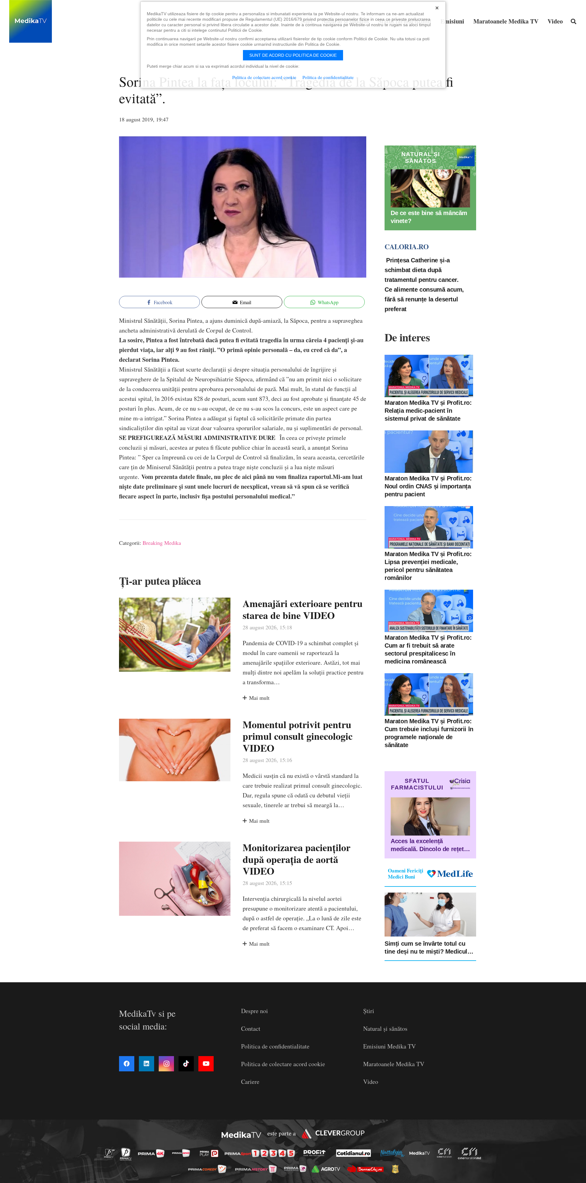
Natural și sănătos (385, 1028)
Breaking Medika (162, 542)
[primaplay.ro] (210, 1153)
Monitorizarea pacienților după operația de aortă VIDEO (296, 859)
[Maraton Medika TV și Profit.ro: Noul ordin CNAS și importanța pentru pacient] (429, 451)
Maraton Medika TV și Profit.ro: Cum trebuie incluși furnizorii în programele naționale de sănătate (429, 733)
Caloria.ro (407, 246)
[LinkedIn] (146, 1063)
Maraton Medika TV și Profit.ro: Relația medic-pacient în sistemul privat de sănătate (428, 410)
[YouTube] (206, 1063)
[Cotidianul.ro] (355, 1153)
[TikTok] (186, 1063)
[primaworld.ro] (297, 1168)
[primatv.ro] (111, 1153)
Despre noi (254, 1011)
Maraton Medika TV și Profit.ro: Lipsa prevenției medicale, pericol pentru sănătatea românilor (428, 566)
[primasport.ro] (261, 1153)
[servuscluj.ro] (367, 1168)
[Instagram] (166, 1063)
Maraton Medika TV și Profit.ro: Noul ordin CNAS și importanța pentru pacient (428, 486)
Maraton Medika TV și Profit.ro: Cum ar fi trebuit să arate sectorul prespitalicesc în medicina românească (428, 649)
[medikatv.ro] (421, 1153)
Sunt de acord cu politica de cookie (293, 55)
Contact (250, 1028)
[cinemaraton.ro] (446, 1153)
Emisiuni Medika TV (389, 1046)
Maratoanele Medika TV (393, 1064)
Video (370, 1081)
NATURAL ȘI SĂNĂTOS (420, 157)
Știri (368, 1011)
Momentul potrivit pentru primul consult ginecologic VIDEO (298, 736)
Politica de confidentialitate (275, 1046)
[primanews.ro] (183, 1153)
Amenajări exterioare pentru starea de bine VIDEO (303, 609)
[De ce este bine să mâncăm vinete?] (430, 188)
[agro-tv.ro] (327, 1168)
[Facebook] (126, 1063)
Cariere (250, 1081)
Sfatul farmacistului (417, 784)
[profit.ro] (316, 1153)
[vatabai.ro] (397, 1169)
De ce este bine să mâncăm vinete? (429, 217)
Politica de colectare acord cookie (283, 1064)
